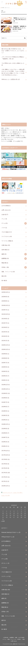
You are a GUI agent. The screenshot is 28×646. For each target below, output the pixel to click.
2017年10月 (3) (6, 455)
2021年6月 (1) (5, 327)
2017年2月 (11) (6, 477)
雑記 (4, 276)
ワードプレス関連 (7, 241)
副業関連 (5, 258)
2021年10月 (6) (6, 314)
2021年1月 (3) (5, 340)
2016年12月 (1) (6, 485)
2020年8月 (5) (5, 358)
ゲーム (5, 223)
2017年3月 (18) (6, 472)
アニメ (4, 218)
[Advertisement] (14, 103)
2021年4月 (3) (5, 331)
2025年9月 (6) (5, 296)
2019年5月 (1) (5, 411)
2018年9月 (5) (5, 428)
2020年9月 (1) (5, 353)
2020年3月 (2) (5, 371)
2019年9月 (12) (6, 393)
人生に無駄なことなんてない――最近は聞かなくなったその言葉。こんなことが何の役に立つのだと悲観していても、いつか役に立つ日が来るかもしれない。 (13, 72)
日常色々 (5, 267)
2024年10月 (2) (6, 305)
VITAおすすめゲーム (7, 536)
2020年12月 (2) (6, 345)
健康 (4, 254)
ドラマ (4, 227)
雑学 (3, 620)
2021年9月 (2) (5, 318)
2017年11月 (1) (6, 450)
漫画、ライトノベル (8, 271)
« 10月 (3, 521)
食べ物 (4, 280)
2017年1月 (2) (5, 481)
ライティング (5, 576)
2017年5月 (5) (5, 463)
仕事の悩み (6, 245)
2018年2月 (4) (5, 441)
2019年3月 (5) (5, 415)
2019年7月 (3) (5, 402)
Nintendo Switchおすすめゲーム (10, 532)
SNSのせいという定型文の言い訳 (11, 79)
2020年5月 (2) (5, 367)
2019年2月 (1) (5, 419)
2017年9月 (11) (6, 459)
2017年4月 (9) (5, 468)
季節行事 (5, 263)
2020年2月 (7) (5, 375)
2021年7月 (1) (5, 323)
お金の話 (5, 214)
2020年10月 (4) (6, 349)
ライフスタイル (7, 236)
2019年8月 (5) (5, 397)
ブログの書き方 (7, 232)
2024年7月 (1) (5, 309)
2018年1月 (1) (5, 446)
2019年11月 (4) (6, 384)
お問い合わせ (6, 210)
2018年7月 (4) (5, 437)
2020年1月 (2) (5, 380)
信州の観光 (5, 249)
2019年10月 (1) (6, 389)
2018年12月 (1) (6, 424)
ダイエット (5, 563)
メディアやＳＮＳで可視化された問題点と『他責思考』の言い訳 (13, 57)
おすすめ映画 (6, 205)
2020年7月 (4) (5, 362)
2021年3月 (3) (5, 336)
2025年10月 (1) (6, 292)
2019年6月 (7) (5, 406)
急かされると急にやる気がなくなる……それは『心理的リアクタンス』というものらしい (13, 50)
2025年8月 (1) (5, 301)
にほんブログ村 (5, 495)
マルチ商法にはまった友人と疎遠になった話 (13, 64)
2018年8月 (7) (5, 433)
